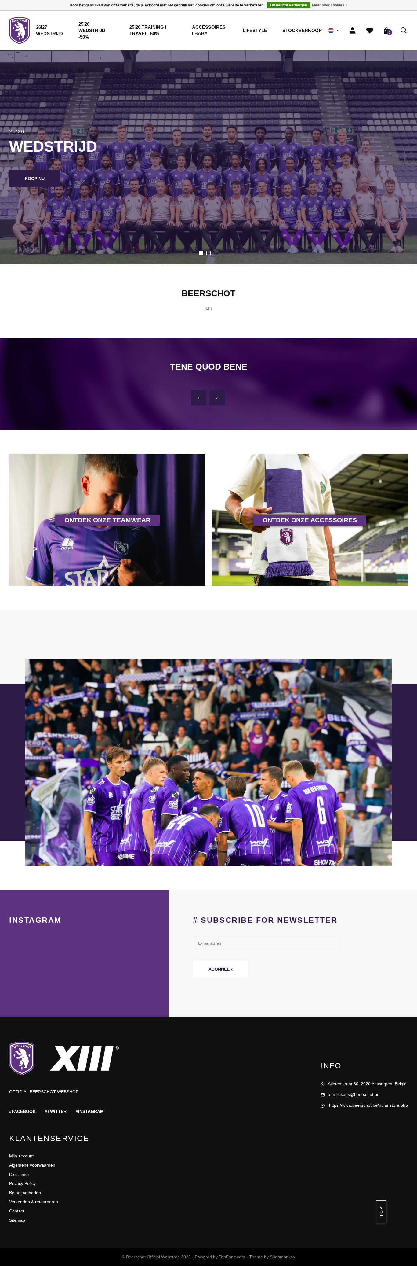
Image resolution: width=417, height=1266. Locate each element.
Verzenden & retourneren (33, 1201)
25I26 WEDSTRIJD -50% (91, 30)
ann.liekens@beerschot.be (353, 1094)
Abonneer (221, 969)
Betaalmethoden (25, 1192)
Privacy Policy (22, 1183)
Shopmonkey (282, 1256)
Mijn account (21, 1155)
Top (381, 1212)
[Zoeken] (404, 31)
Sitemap (17, 1220)
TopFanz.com (232, 1256)
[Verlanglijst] (370, 31)
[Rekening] (353, 31)
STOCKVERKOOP (302, 30)
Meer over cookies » (329, 5)
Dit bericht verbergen (288, 5)
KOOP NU (35, 178)
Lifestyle (255, 30)
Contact (16, 1211)
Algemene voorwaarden (32, 1165)
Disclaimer (19, 1174)
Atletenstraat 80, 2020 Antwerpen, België (367, 1083)
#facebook (22, 1111)
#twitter (56, 1111)
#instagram (90, 1111)
